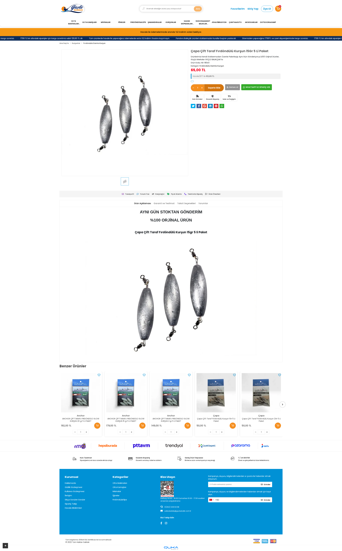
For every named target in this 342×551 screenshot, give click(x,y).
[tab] (142, 203)
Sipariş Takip (71, 503)
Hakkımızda (70, 483)
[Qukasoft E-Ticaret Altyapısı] (171, 548)
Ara (198, 8)
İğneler (116, 495)
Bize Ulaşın (167, 477)
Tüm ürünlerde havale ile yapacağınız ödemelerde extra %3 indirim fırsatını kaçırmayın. (119, 38)
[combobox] (211, 499)
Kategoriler (120, 477)
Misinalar (117, 491)
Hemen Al (233, 87)
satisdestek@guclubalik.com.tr (177, 511)
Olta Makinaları (120, 483)
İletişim (68, 495)
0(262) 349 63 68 (171, 507)
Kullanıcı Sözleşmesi (74, 491)
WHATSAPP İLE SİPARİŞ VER (258, 87)
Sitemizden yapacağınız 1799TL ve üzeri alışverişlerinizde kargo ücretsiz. (265, 38)
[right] (282, 404)
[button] (278, 9)
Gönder (267, 484)
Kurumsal (71, 477)
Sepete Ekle (214, 87)
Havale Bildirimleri (73, 507)
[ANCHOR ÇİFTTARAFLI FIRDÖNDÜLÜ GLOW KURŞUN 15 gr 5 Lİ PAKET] (125, 392)
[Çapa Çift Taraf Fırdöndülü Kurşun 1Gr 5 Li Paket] (216, 392)
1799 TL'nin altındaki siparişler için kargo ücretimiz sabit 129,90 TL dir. (41, 38)
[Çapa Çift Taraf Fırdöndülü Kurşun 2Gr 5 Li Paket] (261, 392)
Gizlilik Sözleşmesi (73, 487)
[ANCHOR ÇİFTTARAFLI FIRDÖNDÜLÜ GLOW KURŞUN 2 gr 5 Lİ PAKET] (171, 392)
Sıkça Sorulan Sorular (75, 499)
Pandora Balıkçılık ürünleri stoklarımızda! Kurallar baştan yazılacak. (196, 38)
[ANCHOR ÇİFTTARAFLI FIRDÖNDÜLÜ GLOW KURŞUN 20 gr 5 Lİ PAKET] (80, 392)
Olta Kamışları (119, 487)
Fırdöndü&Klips (120, 499)
